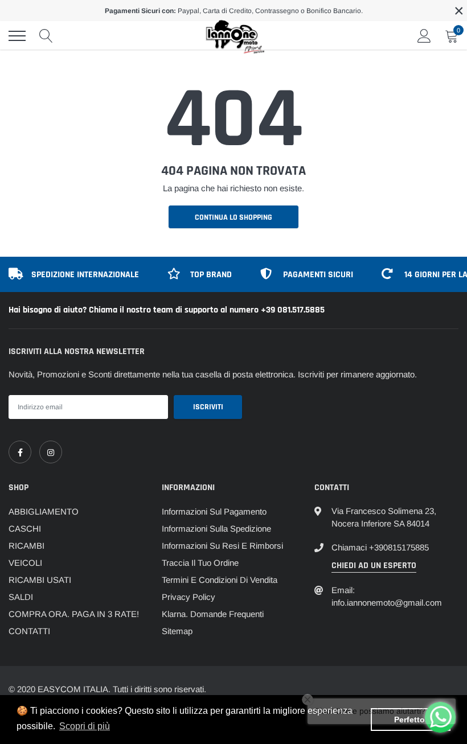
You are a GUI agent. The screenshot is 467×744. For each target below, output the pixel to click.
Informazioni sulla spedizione (216, 528)
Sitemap (177, 631)
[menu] (17, 35)
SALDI (21, 597)
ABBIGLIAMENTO (44, 511)
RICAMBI (26, 545)
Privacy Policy (188, 597)
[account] (424, 35)
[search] (46, 36)
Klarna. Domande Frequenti (213, 614)
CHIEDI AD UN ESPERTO (373, 566)
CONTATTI (29, 631)
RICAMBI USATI (40, 580)
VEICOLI (25, 563)
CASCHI (25, 528)
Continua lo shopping (233, 217)
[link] (20, 452)
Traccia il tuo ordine (200, 563)
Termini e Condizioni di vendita (219, 580)
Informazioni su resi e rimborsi (222, 545)
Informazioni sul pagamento (214, 511)
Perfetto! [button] (411, 719)
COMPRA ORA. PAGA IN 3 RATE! (74, 614)
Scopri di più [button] (84, 726)
